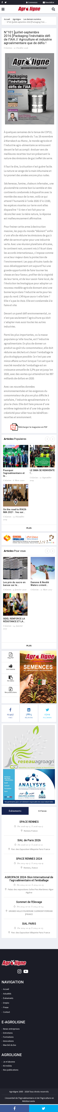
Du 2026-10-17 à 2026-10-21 (30, 844)
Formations (8, 1037)
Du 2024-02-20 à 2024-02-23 (30, 884)
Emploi (6, 1003)
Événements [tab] (15, 810)
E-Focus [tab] (43, 810)
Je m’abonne (9, 1061)
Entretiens (8, 1032)
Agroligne (17, 19)
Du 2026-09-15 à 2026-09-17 (30, 826)
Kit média (7, 1065)
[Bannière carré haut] (29, 747)
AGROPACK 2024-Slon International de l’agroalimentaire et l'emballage (29, 879)
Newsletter (49, 2)
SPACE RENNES (29, 821)
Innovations (8, 1041)
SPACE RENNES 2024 (29, 858)
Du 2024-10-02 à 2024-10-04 (30, 906)
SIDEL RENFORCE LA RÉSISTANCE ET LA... (14, 620)
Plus (29, 528)
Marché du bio (9, 1045)
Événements (8, 998)
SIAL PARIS (29, 923)
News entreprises (11, 1028)
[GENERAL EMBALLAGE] (29, 539)
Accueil (7, 19)
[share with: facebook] (14, 1108)
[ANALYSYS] (29, 786)
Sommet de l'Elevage (29, 902)
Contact (6, 1012)
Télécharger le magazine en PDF (32, 427)
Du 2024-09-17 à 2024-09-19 (30, 863)
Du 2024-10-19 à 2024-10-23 (30, 928)
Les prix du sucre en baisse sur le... (14, 584)
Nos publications (10, 1069)
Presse (5, 1007)
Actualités (7, 993)
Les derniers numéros (32, 19)
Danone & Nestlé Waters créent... (40, 584)
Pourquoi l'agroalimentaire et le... (14, 473)
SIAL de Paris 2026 (29, 840)
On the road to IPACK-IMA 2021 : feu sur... (15, 511)
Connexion (32, 2)
